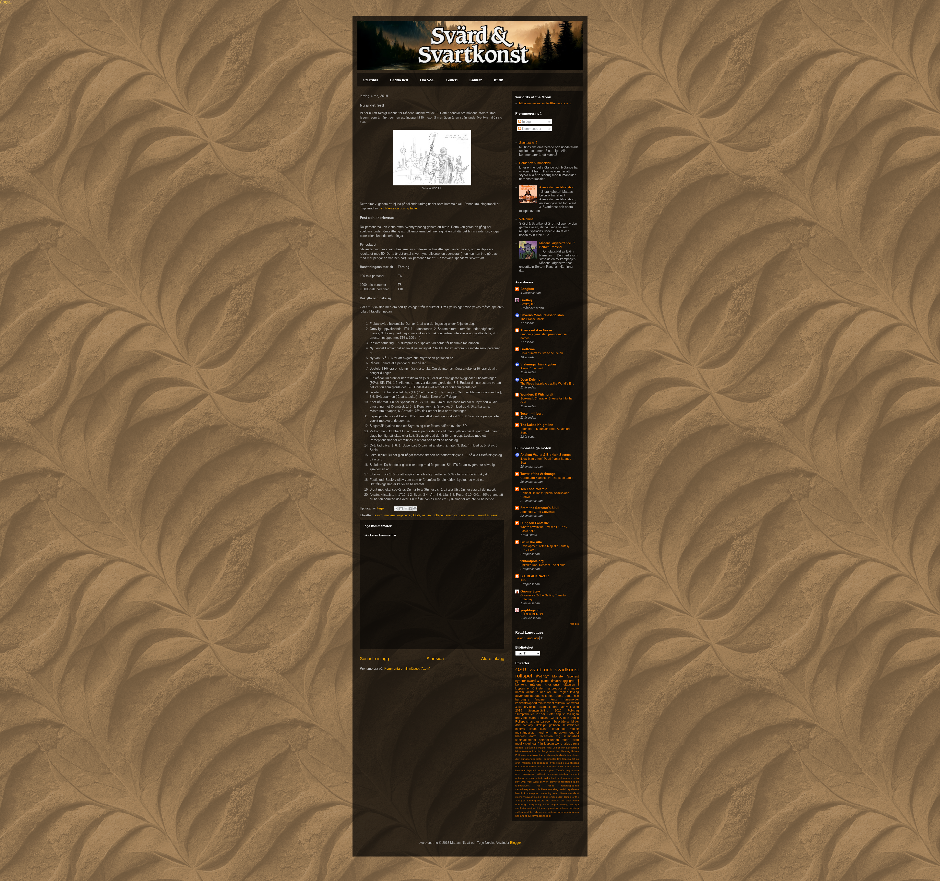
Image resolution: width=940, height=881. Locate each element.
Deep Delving (530, 379)
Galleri (452, 80)
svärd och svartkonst (460, 515)
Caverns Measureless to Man (542, 315)
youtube (528, 812)
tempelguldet (556, 797)
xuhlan (519, 812)
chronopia (552, 755)
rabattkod (566, 781)
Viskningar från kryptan (538, 364)
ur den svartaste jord (543, 706)
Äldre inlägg (492, 658)
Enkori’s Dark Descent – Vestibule (542, 565)
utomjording (534, 804)
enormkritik (550, 759)
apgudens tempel (542, 695)
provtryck (555, 781)
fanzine (540, 699)
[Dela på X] (405, 508)
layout (530, 770)
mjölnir (574, 728)
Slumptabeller (524, 714)
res (538, 785)
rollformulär (562, 703)
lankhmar (520, 770)
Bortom (519, 747)
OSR (416, 515)
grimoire (573, 688)
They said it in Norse (536, 330)
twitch (576, 800)
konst (576, 766)
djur (517, 759)
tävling (574, 692)
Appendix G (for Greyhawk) (538, 512)
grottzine (521, 717)
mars (532, 717)
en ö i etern (536, 688)
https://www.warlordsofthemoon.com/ (545, 103)
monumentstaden (558, 774)
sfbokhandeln (544, 789)
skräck (563, 789)
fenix (554, 699)
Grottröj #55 (528, 304)
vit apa (574, 804)
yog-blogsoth (530, 610)
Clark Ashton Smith (565, 717)
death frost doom (569, 755)
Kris (523, 580)
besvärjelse (562, 721)
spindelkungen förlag (554, 739)
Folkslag (573, 710)
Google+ (6, 2)
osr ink (427, 515)
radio (576, 781)
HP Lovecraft (569, 747)
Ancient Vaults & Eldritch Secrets (545, 455)
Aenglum (527, 289)
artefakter (532, 755)
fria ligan (573, 714)
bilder (575, 721)
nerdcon (530, 778)
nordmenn (544, 732)
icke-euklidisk (528, 766)
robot (551, 785)
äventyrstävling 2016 (544, 710)
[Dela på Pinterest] (414, 508)
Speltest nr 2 (528, 143)
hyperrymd (556, 762)
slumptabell (571, 736)
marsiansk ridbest (534, 774)
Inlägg (526, 121)
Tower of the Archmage (537, 474)
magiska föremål (554, 770)
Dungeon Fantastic (534, 523)
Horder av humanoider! (535, 163)
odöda (539, 778)
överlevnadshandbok (539, 815)
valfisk (546, 804)
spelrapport (533, 793)
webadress (561, 808)
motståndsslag (525, 732)
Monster (558, 676)
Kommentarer (531, 129)
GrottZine (527, 349)
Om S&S (427, 80)
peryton (544, 781)
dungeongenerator (531, 759)
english (560, 714)
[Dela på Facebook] (410, 508)
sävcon (529, 797)
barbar (542, 755)
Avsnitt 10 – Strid (531, 368)
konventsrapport (526, 703)
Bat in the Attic (531, 542)
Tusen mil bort (531, 413)
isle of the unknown (550, 766)
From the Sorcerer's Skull (539, 508)
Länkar (475, 80)
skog (555, 789)
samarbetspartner (525, 789)
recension (546, 736)
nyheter (520, 681)
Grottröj (526, 300)
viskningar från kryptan (538, 743)
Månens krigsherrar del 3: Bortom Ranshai (557, 245)
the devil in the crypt (558, 800)
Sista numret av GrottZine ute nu (541, 353)
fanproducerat (556, 688)
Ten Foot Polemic (533, 489)
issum (378, 515)
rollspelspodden (570, 785)
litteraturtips (558, 728)
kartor (568, 766)
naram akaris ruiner (530, 692)
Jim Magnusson (546, 751)
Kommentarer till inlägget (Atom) (407, 668)
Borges (575, 743)
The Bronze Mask (532, 319)
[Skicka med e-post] (396, 508)
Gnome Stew (530, 591)
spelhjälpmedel (525, 739)
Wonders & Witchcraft (536, 394)
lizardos (539, 770)
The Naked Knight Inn (536, 425)
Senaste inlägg (374, 658)
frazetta (566, 759)
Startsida (370, 80)
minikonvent (546, 703)
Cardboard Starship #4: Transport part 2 (546, 478)
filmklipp (541, 725)
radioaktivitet (522, 785)
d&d (518, 725)
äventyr (542, 676)
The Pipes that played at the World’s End (547, 383)
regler (564, 692)
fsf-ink (575, 759)
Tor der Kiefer (544, 714)
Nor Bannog (563, 751)
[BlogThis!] (401, 508)
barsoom (546, 721)
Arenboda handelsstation (556, 187)
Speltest (573, 676)
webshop (574, 808)
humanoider (571, 699)
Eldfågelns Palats (535, 747)
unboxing (520, 804)
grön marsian (523, 762)
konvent (521, 684)
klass (543, 728)
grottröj (574, 681)
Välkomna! (526, 219)
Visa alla (574, 623)
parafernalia (572, 778)
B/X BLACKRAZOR (534, 576)
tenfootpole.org (532, 561)
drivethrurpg (559, 681)
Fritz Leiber (553, 747)
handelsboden (540, 762)
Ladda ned (399, 80)
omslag (561, 778)
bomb (559, 695)
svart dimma (560, 793)
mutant (575, 774)
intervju (520, 728)
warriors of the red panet (541, 808)
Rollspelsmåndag (527, 721)
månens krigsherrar (397, 515)
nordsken (560, 732)
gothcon (554, 725)
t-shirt (544, 797)
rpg (558, 736)
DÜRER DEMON (531, 614)
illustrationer (571, 725)
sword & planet (487, 515)
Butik (498, 80)
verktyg (564, 804)
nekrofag (520, 778)
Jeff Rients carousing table (398, 208)
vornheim (520, 808)
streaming (546, 793)
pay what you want (527, 781)
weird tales (562, 743)
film (559, 759)
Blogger (515, 843)
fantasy (528, 725)
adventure (522, 695)
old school (550, 778)
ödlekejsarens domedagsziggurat (553, 812)
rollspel (439, 515)
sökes (537, 797)
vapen (555, 804)
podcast (543, 717)
